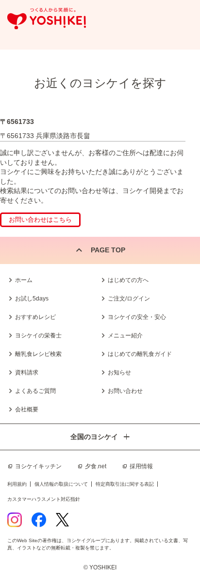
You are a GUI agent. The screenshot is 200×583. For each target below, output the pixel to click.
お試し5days (32, 298)
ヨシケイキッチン (38, 466)
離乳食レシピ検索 (38, 354)
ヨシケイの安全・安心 (137, 317)
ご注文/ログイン (129, 298)
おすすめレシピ (35, 317)
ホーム (24, 280)
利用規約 (17, 484)
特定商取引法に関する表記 (125, 484)
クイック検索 (178, 553)
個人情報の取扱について (61, 484)
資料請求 (26, 372)
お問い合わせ (125, 391)
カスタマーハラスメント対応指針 (43, 499)
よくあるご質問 (35, 391)
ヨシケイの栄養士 (38, 335)
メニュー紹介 (125, 335)
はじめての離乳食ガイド (140, 354)
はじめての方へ (128, 280)
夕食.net (95, 466)
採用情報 (141, 466)
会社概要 (26, 409)
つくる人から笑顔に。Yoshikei (46, 19)
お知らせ (119, 372)
